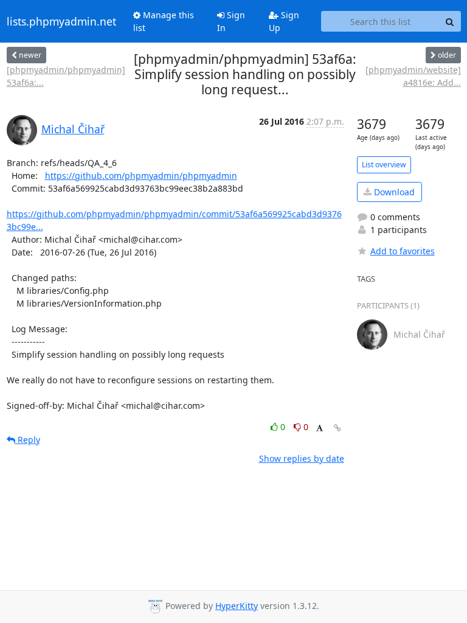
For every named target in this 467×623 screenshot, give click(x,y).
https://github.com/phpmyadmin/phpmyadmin (141, 175)
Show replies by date (301, 458)
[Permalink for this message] (337, 428)
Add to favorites (402, 251)
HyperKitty (236, 605)
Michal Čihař (73, 129)
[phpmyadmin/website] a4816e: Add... (413, 76)
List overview (384, 164)
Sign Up (284, 21)
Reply (27, 439)
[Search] (450, 21)
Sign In (231, 21)
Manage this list (163, 21)
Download (393, 192)
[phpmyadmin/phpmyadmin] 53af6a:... (66, 76)
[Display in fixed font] (319, 428)
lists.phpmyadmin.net (61, 21)
